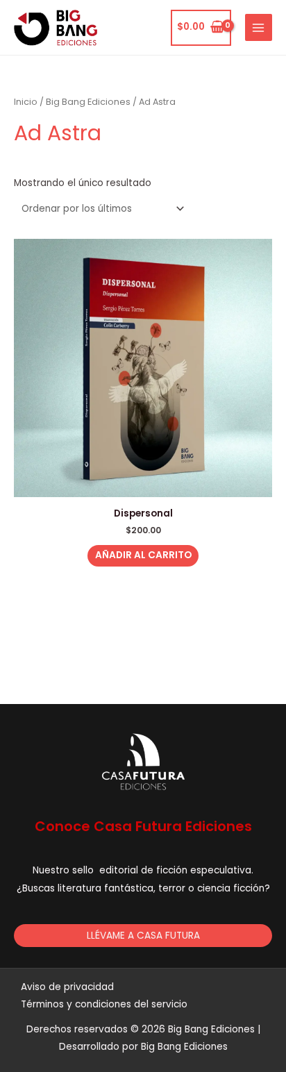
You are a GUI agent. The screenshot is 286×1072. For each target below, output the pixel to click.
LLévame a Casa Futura (143, 935)
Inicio (25, 102)
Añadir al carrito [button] (143, 555)
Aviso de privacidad (67, 987)
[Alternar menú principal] (258, 27)
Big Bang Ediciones (88, 102)
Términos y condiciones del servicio (104, 1004)
